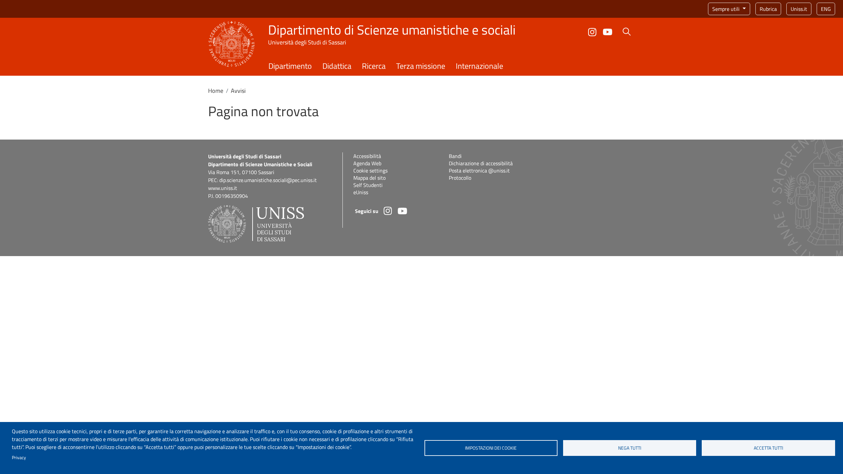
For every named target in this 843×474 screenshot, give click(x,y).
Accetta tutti (768, 448)
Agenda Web (367, 163)
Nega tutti (629, 448)
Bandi (455, 156)
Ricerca (374, 66)
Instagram (592, 32)
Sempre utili (726, 9)
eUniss (360, 192)
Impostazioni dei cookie (491, 448)
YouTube (607, 32)
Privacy (19, 457)
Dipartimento (290, 66)
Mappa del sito (369, 177)
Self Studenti (368, 185)
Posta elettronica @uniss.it (479, 170)
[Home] (231, 24)
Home (215, 90)
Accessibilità (367, 156)
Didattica (336, 66)
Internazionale (479, 66)
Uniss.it (799, 9)
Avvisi (238, 90)
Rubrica (768, 9)
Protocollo (460, 177)
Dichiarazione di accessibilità (481, 163)
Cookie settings (370, 170)
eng (826, 9)
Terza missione (420, 66)
